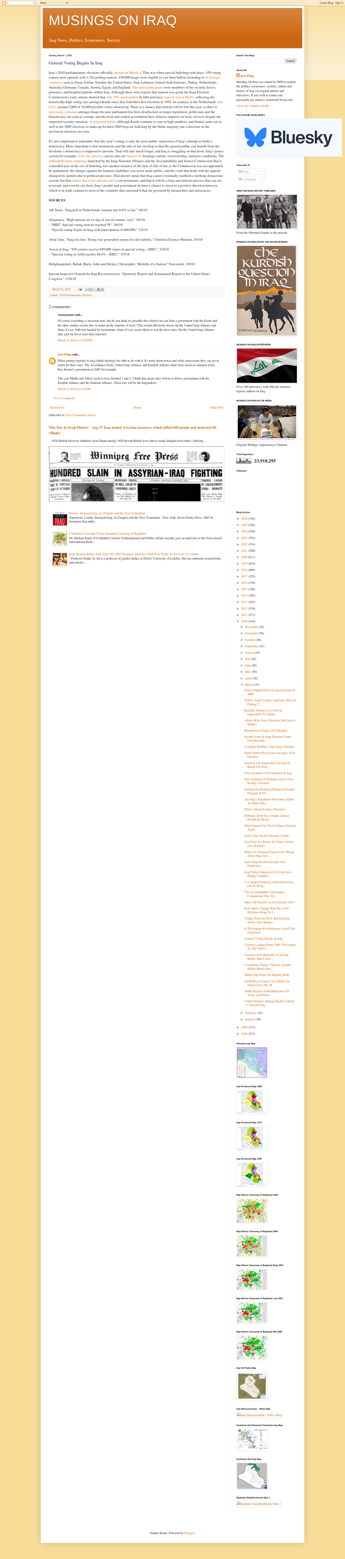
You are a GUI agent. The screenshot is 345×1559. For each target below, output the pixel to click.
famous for (134, 155)
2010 (244, 621)
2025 (244, 525)
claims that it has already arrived (95, 180)
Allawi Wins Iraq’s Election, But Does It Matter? (269, 722)
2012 (244, 608)
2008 (244, 1033)
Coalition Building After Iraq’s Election (269, 746)
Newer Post (57, 407)
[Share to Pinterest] (102, 290)
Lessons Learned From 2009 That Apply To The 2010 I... (270, 946)
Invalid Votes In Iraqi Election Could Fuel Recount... (267, 738)
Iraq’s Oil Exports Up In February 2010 (269, 902)
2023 (244, 538)
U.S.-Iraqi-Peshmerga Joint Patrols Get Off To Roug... (268, 884)
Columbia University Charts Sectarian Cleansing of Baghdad (107, 533)
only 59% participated (122, 97)
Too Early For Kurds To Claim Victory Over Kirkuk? (269, 843)
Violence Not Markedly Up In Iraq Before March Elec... (266, 957)
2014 (244, 595)
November (252, 633)
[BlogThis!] (91, 290)
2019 (244, 563)
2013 (244, 602)
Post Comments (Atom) (81, 415)
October (250, 640)
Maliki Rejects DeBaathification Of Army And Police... (266, 993)
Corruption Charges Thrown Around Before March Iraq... (267, 967)
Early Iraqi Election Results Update (266, 835)
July (248, 659)
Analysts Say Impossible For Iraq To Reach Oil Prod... (267, 765)
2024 (244, 531)
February (251, 1013)
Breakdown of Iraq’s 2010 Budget (265, 730)
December (252, 627)
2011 (244, 615)
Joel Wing (64, 354)
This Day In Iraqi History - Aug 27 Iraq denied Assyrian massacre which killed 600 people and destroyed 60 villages (132, 430)
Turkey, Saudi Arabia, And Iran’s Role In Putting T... (270, 702)
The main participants (147, 87)
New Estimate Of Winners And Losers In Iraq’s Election (268, 781)
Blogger (189, 1533)
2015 (244, 589)
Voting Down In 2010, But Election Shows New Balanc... (266, 920)
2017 (244, 576)
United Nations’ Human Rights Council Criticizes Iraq (269, 1003)
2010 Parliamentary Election (75, 295)
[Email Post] (80, 289)
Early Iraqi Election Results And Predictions (264, 864)
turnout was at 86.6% (179, 97)
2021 (244, 550)
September (252, 646)
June (248, 665)
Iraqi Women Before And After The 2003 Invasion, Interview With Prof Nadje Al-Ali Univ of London (134, 554)
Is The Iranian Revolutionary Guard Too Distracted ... (269, 930)
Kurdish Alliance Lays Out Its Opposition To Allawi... (263, 712)
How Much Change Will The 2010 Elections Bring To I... (266, 910)
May (248, 671)
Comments (248, 179)
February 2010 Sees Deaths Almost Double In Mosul (266, 817)
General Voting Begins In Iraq (263, 938)
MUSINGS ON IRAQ (113, 20)
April (248, 678)
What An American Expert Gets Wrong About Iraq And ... (269, 854)
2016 (244, 582)
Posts (245, 171)
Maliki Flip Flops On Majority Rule (266, 975)
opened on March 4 (127, 72)
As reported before (102, 121)
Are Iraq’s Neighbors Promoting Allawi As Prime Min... (269, 801)
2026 (244, 518)
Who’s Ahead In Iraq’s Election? (264, 809)
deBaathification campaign (68, 160)
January (250, 1019)
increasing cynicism (63, 111)
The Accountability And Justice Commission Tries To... (264, 894)
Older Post (216, 407)
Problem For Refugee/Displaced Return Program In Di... (269, 791)
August (250, 652)
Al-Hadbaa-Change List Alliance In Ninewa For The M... (266, 983)
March (249, 684)
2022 (244, 544)
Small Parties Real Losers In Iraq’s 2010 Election (269, 755)
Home (137, 407)
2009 (244, 1027)
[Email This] (87, 290)
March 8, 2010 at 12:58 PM (75, 340)
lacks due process (90, 155)
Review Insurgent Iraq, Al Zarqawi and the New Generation (107, 513)
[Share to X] (95, 290)
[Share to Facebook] (99, 290)
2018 (244, 570)
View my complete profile (252, 105)
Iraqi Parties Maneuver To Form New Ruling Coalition (267, 874)
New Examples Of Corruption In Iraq (268, 773)
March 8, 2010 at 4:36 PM (74, 389)
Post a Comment (64, 398)
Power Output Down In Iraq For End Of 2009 (269, 692)
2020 (244, 557)
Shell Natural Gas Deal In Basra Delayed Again (270, 827)
